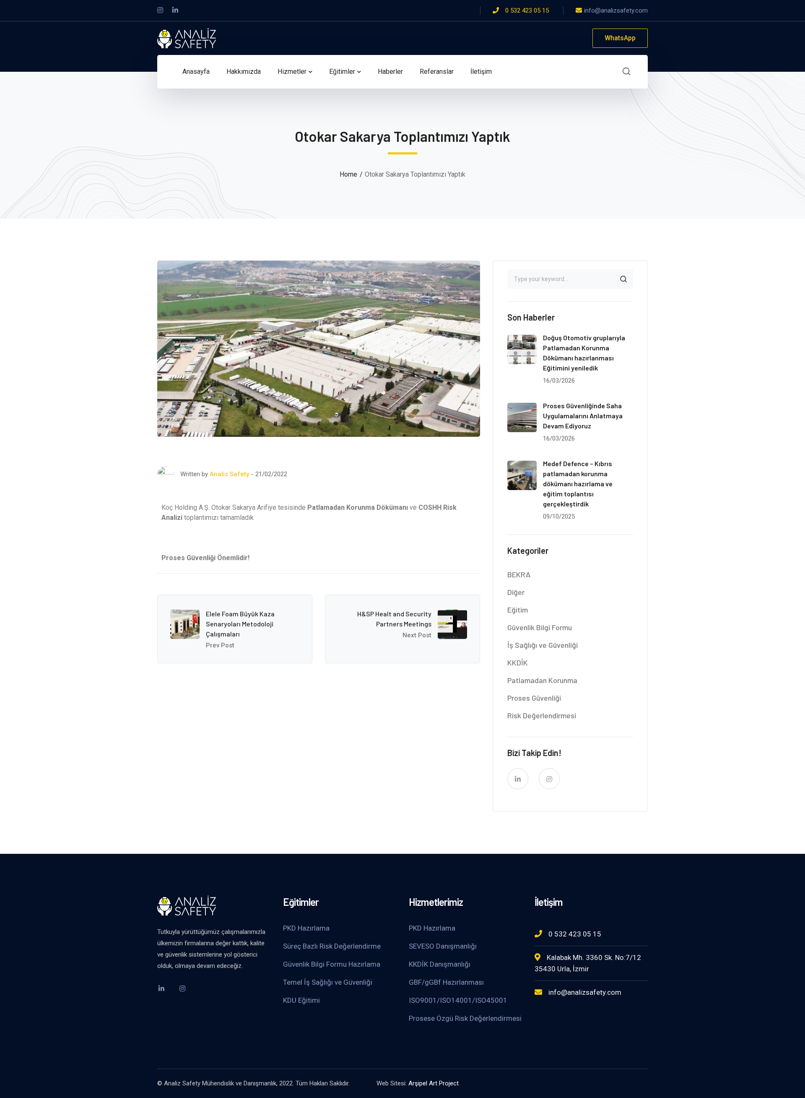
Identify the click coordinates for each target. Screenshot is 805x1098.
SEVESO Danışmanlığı (443, 946)
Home (348, 174)
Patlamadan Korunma (542, 680)
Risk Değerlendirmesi (541, 715)
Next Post (416, 635)
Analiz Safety (229, 474)
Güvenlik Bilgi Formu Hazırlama (331, 964)
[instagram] (549, 778)
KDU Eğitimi (301, 1000)
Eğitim (517, 609)
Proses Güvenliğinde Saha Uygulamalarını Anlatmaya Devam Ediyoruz (583, 416)
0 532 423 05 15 (527, 10)
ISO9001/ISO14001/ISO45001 (458, 1000)
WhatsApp (620, 38)
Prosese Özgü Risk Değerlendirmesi (465, 1018)
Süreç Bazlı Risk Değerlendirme (332, 946)
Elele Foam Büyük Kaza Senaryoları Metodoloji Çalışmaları (240, 624)
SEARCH (623, 279)
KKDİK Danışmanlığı (439, 964)
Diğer (516, 592)
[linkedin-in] (517, 778)
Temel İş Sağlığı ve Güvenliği (327, 982)
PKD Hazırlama (306, 928)
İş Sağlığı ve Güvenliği (542, 644)
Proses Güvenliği (534, 697)
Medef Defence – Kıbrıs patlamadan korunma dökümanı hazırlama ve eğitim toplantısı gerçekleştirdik (578, 483)
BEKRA (518, 574)
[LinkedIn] (175, 10)
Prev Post (220, 645)
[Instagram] (160, 10)
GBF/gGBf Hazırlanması (446, 982)
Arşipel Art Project (433, 1083)
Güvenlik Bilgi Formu (539, 627)
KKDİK (517, 662)
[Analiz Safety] (186, 38)
